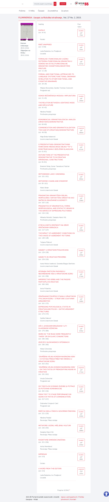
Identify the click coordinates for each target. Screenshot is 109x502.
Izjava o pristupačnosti (69, 497)
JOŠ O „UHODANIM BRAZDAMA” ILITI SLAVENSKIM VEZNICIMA (52, 327)
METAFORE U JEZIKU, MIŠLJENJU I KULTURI (54, 425)
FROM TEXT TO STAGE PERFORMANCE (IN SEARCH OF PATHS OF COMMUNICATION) (54, 395)
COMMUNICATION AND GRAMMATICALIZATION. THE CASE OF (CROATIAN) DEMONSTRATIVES (56, 129)
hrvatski (81, 33)
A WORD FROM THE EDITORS (50, 469)
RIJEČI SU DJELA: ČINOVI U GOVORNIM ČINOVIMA (57, 411)
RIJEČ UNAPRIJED (45, 44)
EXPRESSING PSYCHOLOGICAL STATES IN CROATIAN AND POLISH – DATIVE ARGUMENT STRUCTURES (56, 309)
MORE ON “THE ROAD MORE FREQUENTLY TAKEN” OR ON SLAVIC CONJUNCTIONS (54, 335)
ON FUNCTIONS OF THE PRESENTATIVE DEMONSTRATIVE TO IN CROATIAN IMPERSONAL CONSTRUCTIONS (53, 157)
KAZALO (41, 30)
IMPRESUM (42, 454)
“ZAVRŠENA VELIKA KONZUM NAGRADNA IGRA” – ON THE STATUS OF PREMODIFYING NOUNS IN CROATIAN (57, 369)
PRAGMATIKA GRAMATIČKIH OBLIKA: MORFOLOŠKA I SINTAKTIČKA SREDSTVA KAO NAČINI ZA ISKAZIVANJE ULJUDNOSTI (56, 197)
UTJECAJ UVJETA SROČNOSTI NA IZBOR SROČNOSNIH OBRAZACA (53, 226)
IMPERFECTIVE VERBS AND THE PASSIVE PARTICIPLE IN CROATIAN (54, 280)
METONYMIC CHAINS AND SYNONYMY (53, 181)
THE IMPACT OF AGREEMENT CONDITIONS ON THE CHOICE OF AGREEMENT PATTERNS (56, 234)
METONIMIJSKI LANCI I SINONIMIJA (51, 174)
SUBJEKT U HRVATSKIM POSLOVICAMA (53, 250)
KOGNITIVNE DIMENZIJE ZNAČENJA (51, 440)
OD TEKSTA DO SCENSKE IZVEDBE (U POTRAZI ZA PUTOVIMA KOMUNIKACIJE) (56, 387)
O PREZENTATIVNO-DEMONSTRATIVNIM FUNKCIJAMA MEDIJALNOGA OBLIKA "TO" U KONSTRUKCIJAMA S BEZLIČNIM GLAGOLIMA (55, 146)
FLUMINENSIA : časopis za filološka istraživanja (40, 17)
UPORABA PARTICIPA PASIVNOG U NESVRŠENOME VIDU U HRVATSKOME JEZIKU (55, 272)
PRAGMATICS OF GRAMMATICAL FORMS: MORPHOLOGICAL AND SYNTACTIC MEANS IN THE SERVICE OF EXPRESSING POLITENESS (56, 208)
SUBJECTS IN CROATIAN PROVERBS (52, 257)
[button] (70, 4)
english (63, 4)
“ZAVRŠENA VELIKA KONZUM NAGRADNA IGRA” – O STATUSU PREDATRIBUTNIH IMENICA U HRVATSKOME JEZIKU (56, 359)
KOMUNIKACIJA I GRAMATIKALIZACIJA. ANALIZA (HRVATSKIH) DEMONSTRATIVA (57, 120)
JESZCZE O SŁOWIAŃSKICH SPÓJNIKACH (54, 342)
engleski (81, 130)
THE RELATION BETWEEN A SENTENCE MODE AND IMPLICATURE (56, 104)
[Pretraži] (55, 4)
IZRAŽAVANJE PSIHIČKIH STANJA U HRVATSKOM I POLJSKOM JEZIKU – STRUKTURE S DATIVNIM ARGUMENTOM (57, 298)
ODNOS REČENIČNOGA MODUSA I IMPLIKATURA (57, 96)
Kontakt (73, 499)
